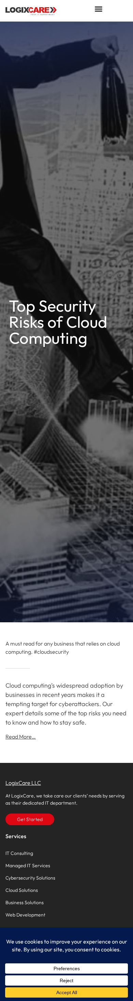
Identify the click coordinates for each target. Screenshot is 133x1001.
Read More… (20, 736)
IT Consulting (19, 853)
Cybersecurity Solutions (30, 878)
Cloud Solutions (21, 890)
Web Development (25, 915)
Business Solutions (24, 902)
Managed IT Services (27, 865)
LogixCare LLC (23, 782)
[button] (98, 9)
